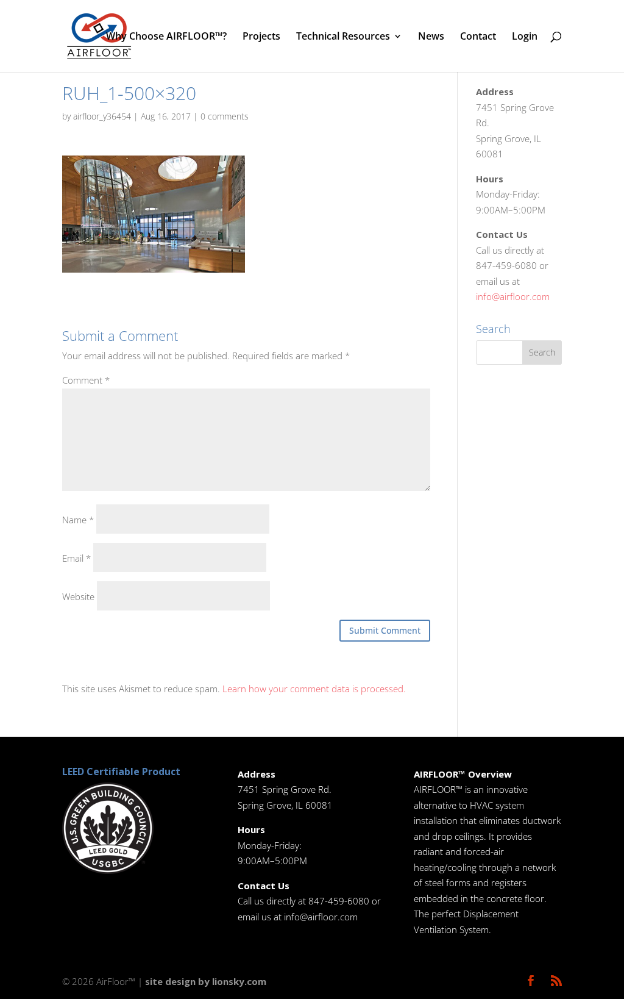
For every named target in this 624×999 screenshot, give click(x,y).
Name (78, 520)
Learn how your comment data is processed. (314, 688)
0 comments (224, 116)
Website (78, 596)
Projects (261, 37)
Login (524, 37)
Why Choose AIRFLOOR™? (166, 37)
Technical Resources (343, 37)
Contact (478, 37)
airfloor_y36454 (102, 116)
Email (76, 558)
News (431, 37)
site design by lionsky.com (205, 981)
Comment (86, 380)
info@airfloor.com (513, 296)
